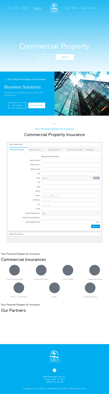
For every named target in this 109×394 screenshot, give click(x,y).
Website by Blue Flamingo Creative (74, 388)
